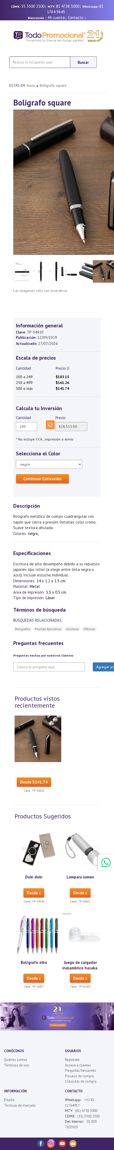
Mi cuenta (56, 17)
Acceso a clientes (78, 1065)
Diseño (9, 1100)
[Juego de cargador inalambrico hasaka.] (84, 934)
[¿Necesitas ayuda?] (106, 862)
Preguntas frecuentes (80, 1070)
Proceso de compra (79, 1076)
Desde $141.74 (34, 782)
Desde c (34, 892)
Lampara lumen (80, 876)
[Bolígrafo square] (38, 738)
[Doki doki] (38, 849)
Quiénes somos (15, 1059)
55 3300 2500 (33, 6)
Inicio (31, 85)
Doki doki (33, 876)
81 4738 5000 (67, 6)
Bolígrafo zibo (34, 962)
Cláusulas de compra (81, 1081)
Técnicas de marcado (20, 1105)
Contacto (75, 17)
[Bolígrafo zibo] (38, 934)
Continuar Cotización (42, 478)
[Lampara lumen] (84, 849)
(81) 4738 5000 (86, 1110)
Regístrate (72, 1059)
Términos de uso (16, 1065)
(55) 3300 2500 (88, 1116)
